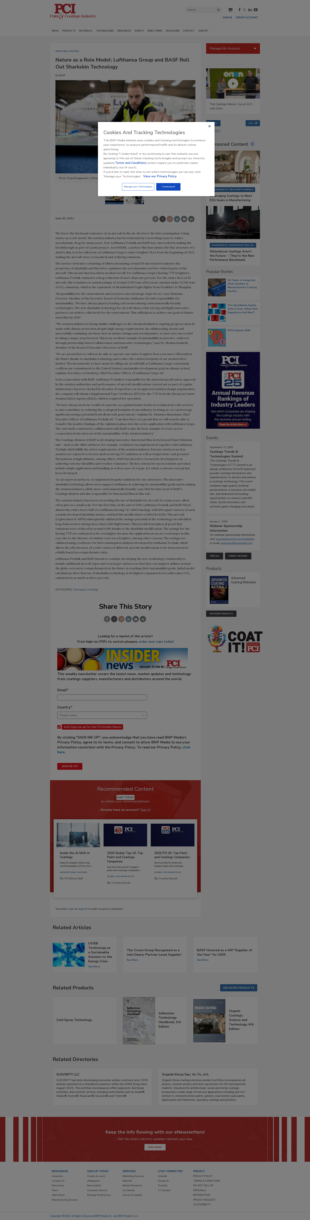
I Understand (168, 186)
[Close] (209, 126)
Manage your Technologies (138, 186)
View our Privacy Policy (160, 176)
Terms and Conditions (131, 163)
